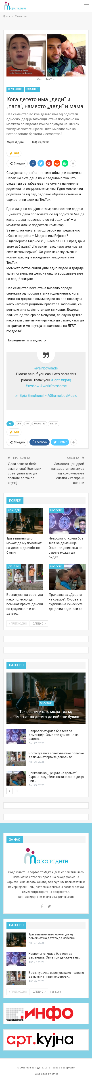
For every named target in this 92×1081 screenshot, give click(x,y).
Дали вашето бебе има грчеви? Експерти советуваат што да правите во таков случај (24, 473)
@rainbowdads (46, 368)
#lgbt (55, 380)
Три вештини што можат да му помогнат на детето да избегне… (53, 936)
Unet (55, 1073)
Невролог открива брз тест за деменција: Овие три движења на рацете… (54, 734)
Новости (56, 510)
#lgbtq (66, 380)
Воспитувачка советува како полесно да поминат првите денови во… (56, 755)
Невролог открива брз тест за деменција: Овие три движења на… (55, 955)
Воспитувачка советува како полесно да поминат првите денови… (56, 974)
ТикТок (53, 423)
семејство (39, 423)
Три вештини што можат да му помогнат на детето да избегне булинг (46, 714)
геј (27, 423)
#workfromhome (53, 386)
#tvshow (32, 386)
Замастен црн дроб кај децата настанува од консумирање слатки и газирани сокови (67, 473)
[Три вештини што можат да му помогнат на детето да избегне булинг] (24, 521)
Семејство (15, 89)
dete (19, 423)
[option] (46, 730)
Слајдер (32, 89)
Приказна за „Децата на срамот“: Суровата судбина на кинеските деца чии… (56, 776)
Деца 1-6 (13, 566)
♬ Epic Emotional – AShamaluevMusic (46, 395)
